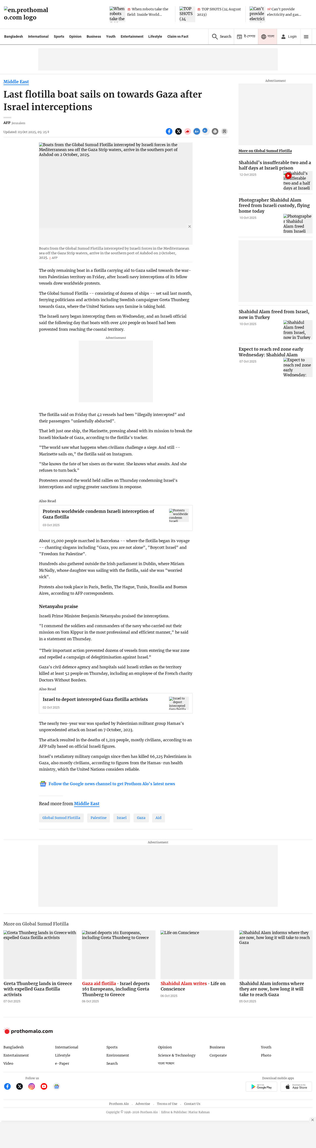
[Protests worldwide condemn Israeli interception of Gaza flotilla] (179, 515)
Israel (122, 818)
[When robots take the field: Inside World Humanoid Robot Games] (117, 14)
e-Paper (62, 1063)
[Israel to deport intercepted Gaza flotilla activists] (179, 703)
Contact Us (192, 1104)
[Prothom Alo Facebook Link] (9, 1087)
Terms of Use (167, 1104)
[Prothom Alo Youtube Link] (46, 1087)
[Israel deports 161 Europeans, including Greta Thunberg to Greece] (119, 954)
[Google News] (56, 1087)
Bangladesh (13, 36)
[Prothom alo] (27, 14)
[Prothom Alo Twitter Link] (22, 1087)
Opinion (75, 36)
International (38, 36)
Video (8, 1063)
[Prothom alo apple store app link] (296, 1087)
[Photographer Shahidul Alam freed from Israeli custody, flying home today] (298, 223)
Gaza (141, 818)
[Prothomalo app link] (261, 1087)
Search (112, 1063)
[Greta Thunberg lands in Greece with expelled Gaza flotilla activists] (40, 954)
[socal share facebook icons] (169, 134)
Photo (266, 1055)
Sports (59, 36)
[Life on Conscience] (197, 954)
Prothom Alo (119, 1104)
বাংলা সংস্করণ (166, 1063)
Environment (117, 1055)
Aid (158, 818)
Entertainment (132, 36)
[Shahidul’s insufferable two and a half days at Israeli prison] (298, 181)
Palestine (99, 818)
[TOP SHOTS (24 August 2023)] (187, 14)
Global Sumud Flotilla (61, 818)
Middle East (16, 82)
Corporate (218, 1055)
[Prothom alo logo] (28, 1032)
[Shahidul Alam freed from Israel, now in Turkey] (298, 330)
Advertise (143, 1104)
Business (94, 36)
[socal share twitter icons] (179, 134)
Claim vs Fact (177, 36)
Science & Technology (177, 1055)
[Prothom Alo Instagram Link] (34, 1087)
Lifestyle (155, 36)
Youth (111, 36)
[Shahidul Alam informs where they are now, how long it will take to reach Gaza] (276, 954)
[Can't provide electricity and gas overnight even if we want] (257, 14)
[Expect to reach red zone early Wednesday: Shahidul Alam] (298, 367)
